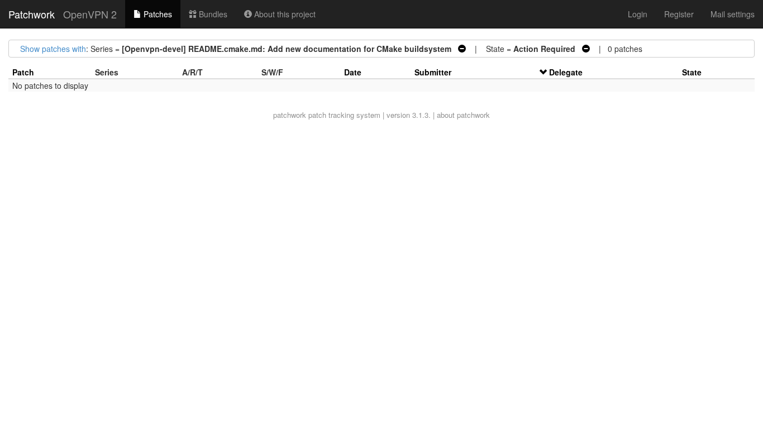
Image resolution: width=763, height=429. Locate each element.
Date (352, 72)
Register (679, 14)
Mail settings (732, 14)
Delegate (566, 72)
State (692, 72)
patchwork (289, 114)
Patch (23, 72)
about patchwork (463, 114)
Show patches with (53, 48)
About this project (284, 14)
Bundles (212, 14)
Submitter (432, 72)
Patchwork (31, 14)
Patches (156, 14)
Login (637, 14)
